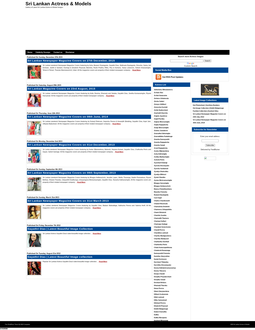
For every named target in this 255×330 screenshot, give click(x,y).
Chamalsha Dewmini (161, 207)
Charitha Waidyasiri (161, 239)
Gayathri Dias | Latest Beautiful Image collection (60, 256)
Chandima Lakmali (161, 233)
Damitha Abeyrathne (162, 256)
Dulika (156, 315)
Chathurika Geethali (161, 242)
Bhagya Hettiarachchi (162, 186)
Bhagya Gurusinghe (161, 183)
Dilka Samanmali (160, 300)
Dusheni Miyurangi (161, 320)
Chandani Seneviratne (162, 227)
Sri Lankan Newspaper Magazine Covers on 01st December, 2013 (71, 144)
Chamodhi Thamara (161, 218)
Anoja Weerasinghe (161, 128)
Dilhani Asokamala (161, 294)
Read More (136, 70)
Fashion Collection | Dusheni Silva (205, 111)
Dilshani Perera (160, 303)
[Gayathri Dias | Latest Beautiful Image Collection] (34, 246)
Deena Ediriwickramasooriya (165, 268)
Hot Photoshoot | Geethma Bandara (206, 105)
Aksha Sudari (159, 101)
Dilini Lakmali (159, 297)
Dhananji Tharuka (160, 285)
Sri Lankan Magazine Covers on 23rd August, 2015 (61, 88)
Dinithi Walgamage (161, 309)
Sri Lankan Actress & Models (58, 3)
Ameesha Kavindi (160, 107)
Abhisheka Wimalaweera (163, 90)
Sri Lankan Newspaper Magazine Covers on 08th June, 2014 (68, 116)
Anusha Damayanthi (161, 139)
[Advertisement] (127, 30)
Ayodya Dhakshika (161, 171)
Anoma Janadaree (161, 131)
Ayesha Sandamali (161, 169)
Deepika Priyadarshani (162, 277)
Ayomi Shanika (159, 177)
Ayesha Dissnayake (161, 166)
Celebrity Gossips (43, 52)
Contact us (58, 52)
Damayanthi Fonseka (162, 253)
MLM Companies (25, 324)
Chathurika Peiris (160, 245)
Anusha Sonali (159, 145)
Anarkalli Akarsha (161, 113)
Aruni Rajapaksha (160, 148)
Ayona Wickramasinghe (163, 180)
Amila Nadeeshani (161, 110)
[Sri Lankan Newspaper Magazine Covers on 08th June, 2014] (34, 134)
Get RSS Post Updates (172, 77)
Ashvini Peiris (159, 160)
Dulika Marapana (160, 318)
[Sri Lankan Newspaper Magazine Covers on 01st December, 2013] (34, 162)
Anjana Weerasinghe (162, 122)
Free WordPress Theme (11, 324)
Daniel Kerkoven (160, 259)
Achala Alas (158, 93)
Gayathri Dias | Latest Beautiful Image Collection (60, 228)
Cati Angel (158, 198)
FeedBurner (215, 150)
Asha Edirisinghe (160, 154)
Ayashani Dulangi (160, 163)
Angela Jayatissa (160, 116)
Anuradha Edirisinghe (162, 133)
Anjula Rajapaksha (161, 125)
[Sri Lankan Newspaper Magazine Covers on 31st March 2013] (34, 218)
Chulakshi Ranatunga (162, 250)
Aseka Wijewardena (161, 151)
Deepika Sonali (159, 280)
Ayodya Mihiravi (160, 174)
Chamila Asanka (160, 215)
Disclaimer (70, 52)
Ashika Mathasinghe (161, 157)
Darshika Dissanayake (162, 265)
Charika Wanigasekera (162, 236)
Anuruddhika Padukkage (163, 136)
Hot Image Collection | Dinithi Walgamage (208, 108)
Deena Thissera (160, 271)
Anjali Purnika (159, 119)
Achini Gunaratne (160, 95)
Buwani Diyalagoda (161, 195)
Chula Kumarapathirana (163, 247)
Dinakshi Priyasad (161, 306)
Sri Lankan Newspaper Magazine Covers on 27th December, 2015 (71, 60)
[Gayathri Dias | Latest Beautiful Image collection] (34, 274)
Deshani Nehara (160, 283)
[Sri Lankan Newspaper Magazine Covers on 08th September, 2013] (34, 190)
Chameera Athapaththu (163, 209)
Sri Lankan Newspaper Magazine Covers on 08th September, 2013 (72, 172)
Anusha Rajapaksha (161, 142)
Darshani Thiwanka (161, 262)
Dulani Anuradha (160, 312)
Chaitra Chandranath (162, 201)
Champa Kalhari (160, 221)
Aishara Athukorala (161, 98)
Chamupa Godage (160, 224)
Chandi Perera (159, 230)
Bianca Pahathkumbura (163, 189)
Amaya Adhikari (160, 104)
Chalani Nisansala (161, 204)
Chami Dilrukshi (160, 212)
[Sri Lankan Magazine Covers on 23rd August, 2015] (34, 106)
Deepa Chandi (159, 274)
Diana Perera (159, 288)
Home (29, 52)
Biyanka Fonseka (160, 192)
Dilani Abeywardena (161, 291)
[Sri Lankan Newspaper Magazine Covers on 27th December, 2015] (34, 78)
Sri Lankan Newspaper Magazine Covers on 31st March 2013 (68, 200)
